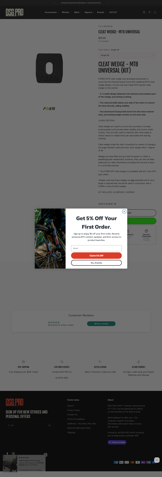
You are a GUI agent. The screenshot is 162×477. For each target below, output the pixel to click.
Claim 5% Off (96, 255)
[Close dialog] (124, 211)
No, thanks (96, 263)
